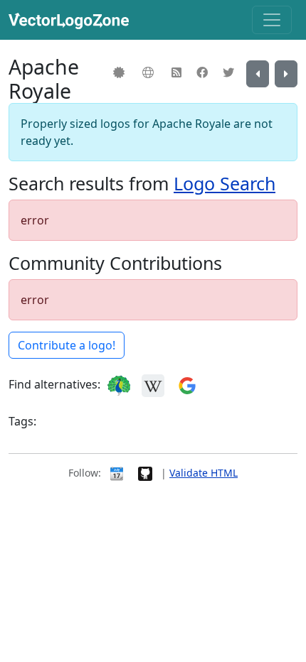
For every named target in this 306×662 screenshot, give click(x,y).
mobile (130, 422)
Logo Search (224, 183)
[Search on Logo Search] (118, 385)
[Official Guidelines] (120, 72)
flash (93, 422)
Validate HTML (203, 472)
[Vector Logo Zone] (71, 20)
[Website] (150, 72)
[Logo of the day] (117, 472)
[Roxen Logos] (257, 73)
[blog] (178, 72)
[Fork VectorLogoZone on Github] (145, 472)
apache (57, 422)
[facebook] (204, 72)
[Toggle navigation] (272, 20)
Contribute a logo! (66, 345)
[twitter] (230, 72)
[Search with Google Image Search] (187, 385)
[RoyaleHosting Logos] (286, 73)
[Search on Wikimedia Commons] (153, 385)
